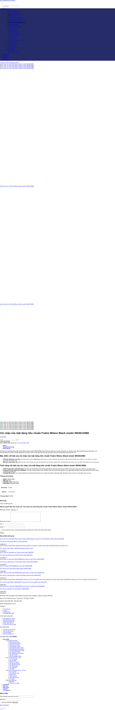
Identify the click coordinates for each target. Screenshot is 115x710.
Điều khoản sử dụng (8, 618)
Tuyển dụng (6, 612)
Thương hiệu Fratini (11, 10)
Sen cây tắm (12, 30)
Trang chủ (3, 62)
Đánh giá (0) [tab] (6, 448)
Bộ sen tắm (12, 44)
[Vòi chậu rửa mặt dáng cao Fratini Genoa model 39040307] (17, 552)
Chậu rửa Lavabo (14, 53)
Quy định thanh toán (8, 620)
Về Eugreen (6, 60)
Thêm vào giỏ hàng (5, 441)
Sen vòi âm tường (8, 631)
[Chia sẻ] (3, 708)
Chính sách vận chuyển (9, 624)
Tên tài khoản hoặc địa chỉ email (9, 696)
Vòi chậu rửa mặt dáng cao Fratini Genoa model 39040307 (16, 555)
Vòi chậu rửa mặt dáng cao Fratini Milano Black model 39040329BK (19, 562)
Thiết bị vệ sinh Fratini (9, 629)
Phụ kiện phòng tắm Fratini (16, 20)
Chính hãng (11, 491)
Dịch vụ (5, 55)
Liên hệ (5, 58)
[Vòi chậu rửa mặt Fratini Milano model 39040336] (32, 539)
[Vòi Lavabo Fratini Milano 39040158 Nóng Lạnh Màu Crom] (34, 545)
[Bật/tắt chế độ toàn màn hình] (2, 708)
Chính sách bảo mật (8, 621)
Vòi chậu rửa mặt (14, 43)
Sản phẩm (6, 9)
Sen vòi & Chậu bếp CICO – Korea (16, 40)
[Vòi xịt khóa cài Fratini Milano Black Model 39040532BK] (16, 566)
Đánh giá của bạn (5, 509)
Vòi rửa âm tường (14, 33)
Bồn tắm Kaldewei (11, 50)
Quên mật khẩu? (4, 705)
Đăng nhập (15, 702)
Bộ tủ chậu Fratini (14, 12)
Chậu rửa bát (13, 45)
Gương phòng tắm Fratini (16, 17)
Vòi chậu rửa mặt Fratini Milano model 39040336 (13, 541)
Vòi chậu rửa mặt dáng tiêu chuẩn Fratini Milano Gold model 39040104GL (20, 575)
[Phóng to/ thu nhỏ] (0, 708)
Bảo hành (6, 57)
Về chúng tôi (6, 609)
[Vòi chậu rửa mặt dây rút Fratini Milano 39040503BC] (22, 586)
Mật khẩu (3, 699)
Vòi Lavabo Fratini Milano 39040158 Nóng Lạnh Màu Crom (16, 548)
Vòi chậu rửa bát (14, 47)
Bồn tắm (11, 51)
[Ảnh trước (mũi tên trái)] (0, 709)
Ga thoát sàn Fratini (14, 16)
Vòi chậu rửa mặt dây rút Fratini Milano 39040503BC (14, 589)
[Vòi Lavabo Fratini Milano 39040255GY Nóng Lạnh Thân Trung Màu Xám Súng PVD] (48, 579)
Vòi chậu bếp (13, 37)
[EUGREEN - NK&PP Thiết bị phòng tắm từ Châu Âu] (7, 0)
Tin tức (5, 610)
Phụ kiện (11, 38)
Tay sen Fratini (13, 24)
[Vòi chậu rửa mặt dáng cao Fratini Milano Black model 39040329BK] (22, 559)
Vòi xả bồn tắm (13, 36)
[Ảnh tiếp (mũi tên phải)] (2, 709)
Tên (1, 524)
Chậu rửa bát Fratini (15, 13)
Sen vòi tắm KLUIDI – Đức (13, 27)
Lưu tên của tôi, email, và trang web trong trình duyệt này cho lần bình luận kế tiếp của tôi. (26, 530)
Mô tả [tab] (4, 445)
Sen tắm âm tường (14, 34)
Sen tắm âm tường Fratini (16, 23)
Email (2, 527)
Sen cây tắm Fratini (14, 21)
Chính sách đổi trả (8, 623)
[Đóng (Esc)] (5, 708)
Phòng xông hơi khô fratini (16, 19)
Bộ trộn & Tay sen (14, 31)
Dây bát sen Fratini (14, 14)
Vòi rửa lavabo (13, 28)
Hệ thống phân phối (8, 613)
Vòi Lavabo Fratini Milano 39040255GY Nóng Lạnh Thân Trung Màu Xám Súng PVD (23, 582)
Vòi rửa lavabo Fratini (15, 26)
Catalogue (6, 54)
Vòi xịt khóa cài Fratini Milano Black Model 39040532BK (15, 568)
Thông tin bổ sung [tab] (8, 447)
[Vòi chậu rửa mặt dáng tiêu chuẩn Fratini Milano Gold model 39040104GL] (22, 572)
